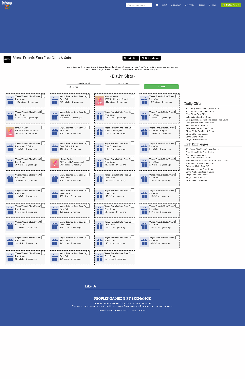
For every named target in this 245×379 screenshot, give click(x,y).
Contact (213, 5)
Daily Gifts (133, 58)
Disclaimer (176, 5)
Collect (161, 87)
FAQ (164, 5)
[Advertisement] (122, 31)
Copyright (189, 5)
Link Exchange (152, 58)
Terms (202, 5)
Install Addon (232, 5)
